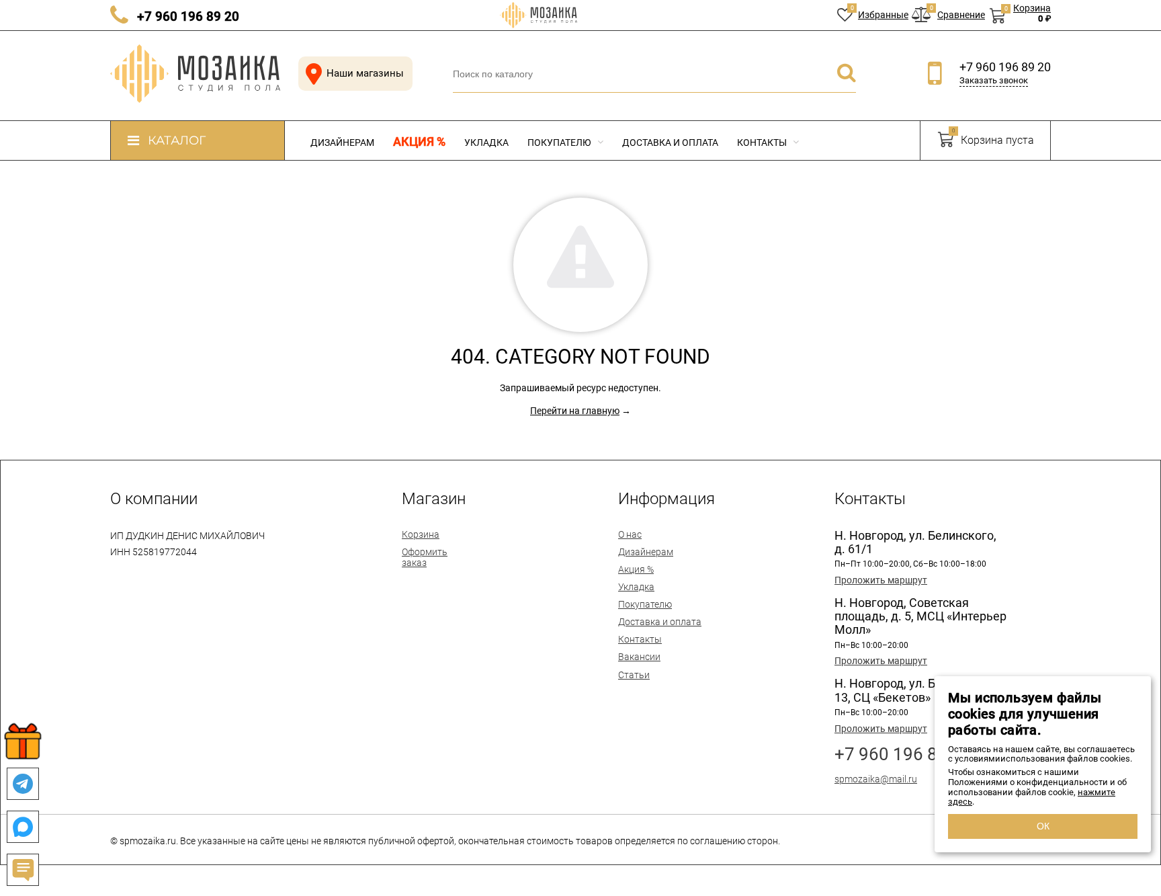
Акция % (419, 142)
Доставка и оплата (670, 142)
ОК (1043, 826)
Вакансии (639, 656)
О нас (630, 534)
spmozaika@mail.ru (875, 779)
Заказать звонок (993, 80)
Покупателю (560, 142)
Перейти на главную (574, 410)
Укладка (486, 142)
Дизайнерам (342, 142)
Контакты (763, 142)
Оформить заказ (424, 557)
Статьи (634, 674)
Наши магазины (365, 73)
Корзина (420, 534)
